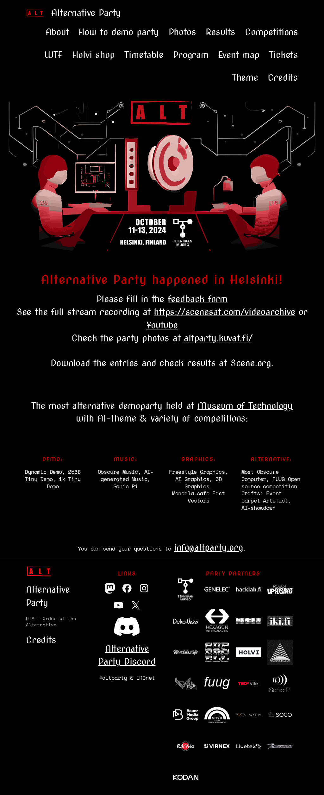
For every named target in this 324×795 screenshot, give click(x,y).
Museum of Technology (245, 405)
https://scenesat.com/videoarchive (224, 311)
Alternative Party (86, 12)
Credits (41, 640)
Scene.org (250, 363)
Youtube (162, 325)
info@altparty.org (208, 547)
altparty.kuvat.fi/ (218, 338)
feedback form (197, 298)
